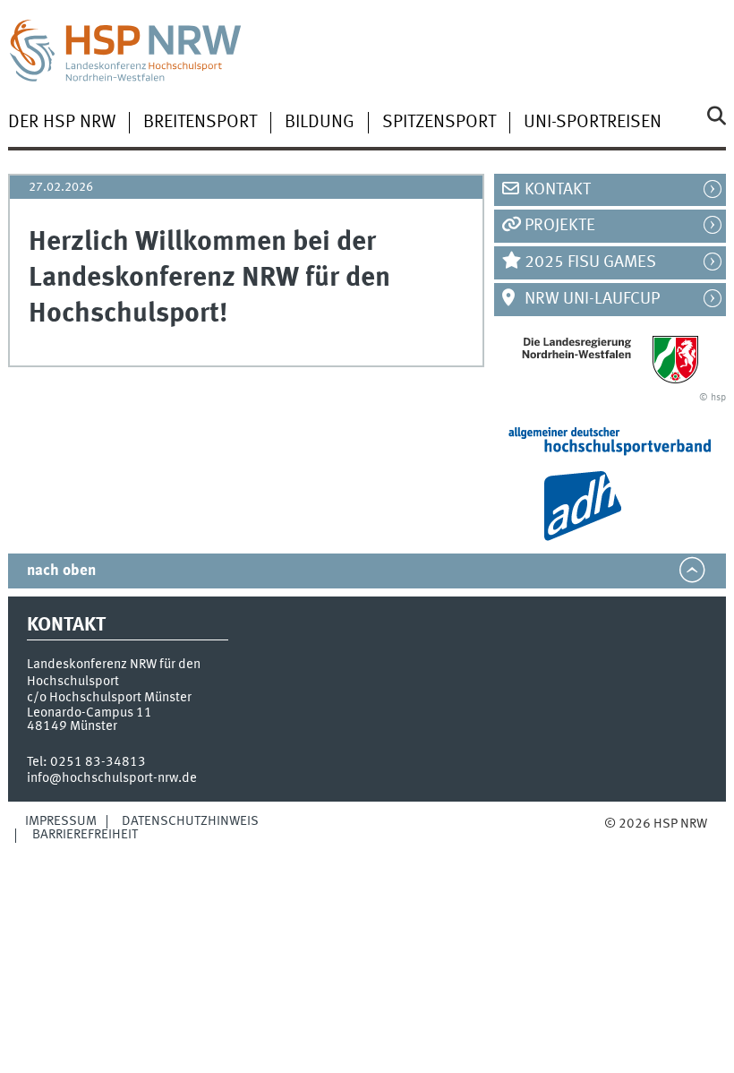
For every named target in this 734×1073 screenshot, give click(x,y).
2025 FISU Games (590, 262)
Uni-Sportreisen (592, 123)
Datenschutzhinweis (190, 821)
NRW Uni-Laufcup (592, 299)
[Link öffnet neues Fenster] (610, 359)
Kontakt (558, 190)
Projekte (560, 226)
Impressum (61, 821)
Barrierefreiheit (85, 835)
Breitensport (200, 123)
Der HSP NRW (61, 123)
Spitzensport (439, 123)
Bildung (319, 123)
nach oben (61, 571)
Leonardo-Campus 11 (89, 713)
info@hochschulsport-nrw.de (112, 778)
